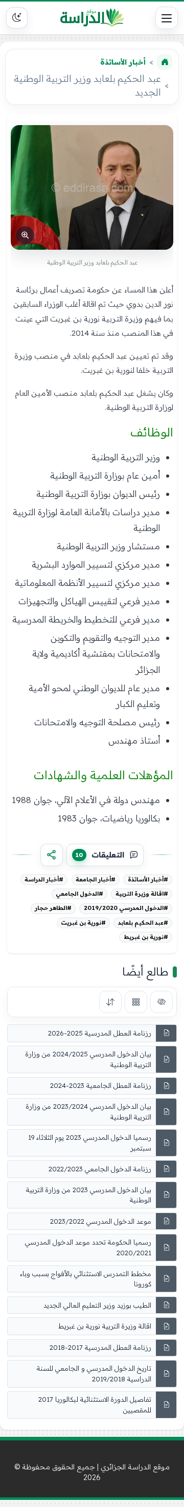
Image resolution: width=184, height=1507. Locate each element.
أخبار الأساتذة (123, 62)
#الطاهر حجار (53, 907)
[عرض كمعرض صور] (136, 1002)
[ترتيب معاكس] (110, 1002)
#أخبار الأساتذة (148, 879)
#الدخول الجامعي (79, 893)
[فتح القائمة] (166, 18)
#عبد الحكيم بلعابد (143, 922)
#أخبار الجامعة (96, 879)
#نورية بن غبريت (83, 922)
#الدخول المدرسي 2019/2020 (126, 907)
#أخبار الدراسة (44, 879)
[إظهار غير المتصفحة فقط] (161, 1002)
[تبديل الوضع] (17, 17)
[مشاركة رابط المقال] (51, 855)
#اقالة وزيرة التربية (142, 893)
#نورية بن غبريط (146, 936)
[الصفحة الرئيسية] (164, 62)
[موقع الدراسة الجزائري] (92, 18)
